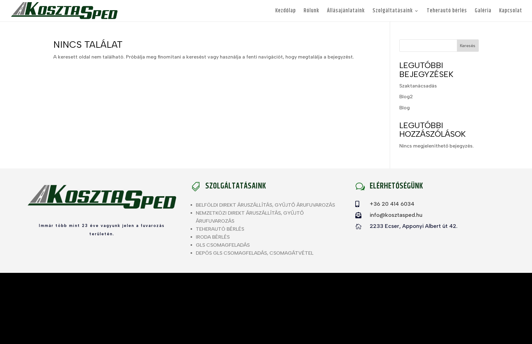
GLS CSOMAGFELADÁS (223, 245)
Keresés (467, 45)
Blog (404, 108)
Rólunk (311, 12)
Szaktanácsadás (418, 86)
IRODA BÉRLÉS (213, 237)
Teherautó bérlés (447, 12)
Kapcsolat (510, 12)
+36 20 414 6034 (392, 203)
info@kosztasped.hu (396, 215)
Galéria (483, 12)
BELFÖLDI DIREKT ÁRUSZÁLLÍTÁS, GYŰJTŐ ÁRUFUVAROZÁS (265, 205)
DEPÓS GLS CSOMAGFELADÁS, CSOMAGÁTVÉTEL (254, 253)
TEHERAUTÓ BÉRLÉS (220, 229)
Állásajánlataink (346, 12)
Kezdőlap (285, 12)
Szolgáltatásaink (393, 12)
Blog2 (406, 96)
